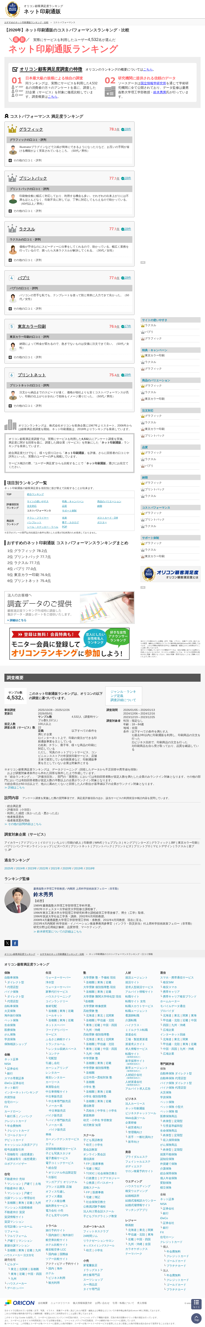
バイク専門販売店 (59, 1120)
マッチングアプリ (136, 1209)
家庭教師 (88, 1115)
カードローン (12, 1111)
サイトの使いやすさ (38, 501)
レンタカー (53, 1072)
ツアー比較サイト (57, 1258)
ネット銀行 (11, 1087)
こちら (148, 69)
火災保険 (10, 1010)
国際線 (64, 1254)
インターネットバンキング (21, 1092)
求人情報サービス (136, 1048)
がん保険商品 (168, 1144)
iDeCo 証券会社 (14, 1083)
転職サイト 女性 (135, 1001)
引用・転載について (123, 1303)
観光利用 (54, 1282)
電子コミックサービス (60, 1163)
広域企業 (168, 1029)
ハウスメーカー (17, 1283)
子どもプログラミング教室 (100, 1216)
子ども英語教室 (93, 1140)
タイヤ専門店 (91, 1289)
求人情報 (142, 1303)
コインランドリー (57, 1001)
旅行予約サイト (55, 1230)
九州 (38, 1202)
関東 (150, 1229)
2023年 (32, 868)
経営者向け (135, 1127)
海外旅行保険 (12, 1015)
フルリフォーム (17, 1235)
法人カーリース (135, 1103)
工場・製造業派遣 (136, 1039)
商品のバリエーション (109, 501)
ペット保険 (11, 1020)
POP (64, 526)
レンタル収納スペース (62, 1048)
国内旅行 (54, 1235)
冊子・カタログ (70, 522)
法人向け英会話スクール (98, 1211)
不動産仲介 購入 (14, 1188)
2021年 (55, 868)
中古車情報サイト (57, 1091)
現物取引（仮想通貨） (21, 1154)
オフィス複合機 (55, 1200)
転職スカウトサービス (139, 1006)
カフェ (50, 1144)
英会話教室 (90, 1149)
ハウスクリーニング (58, 996)
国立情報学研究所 (153, 83)
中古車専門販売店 (59, 1101)
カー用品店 (90, 1284)
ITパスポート (105, 1182)
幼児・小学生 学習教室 (97, 1120)
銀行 (10, 1073)
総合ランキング (35, 494)
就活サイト (132, 982)
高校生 (90, 1110)
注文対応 (32, 506)
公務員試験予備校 (94, 1206)
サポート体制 (69, 510)
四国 (166, 1025)
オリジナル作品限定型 (62, 1172)
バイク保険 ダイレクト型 (176, 1083)
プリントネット (32, 375)
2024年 (20, 868)
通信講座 (88, 1159)
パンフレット (34, 522)
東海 (21, 1202)
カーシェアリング (57, 1067)
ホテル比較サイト (57, 1244)
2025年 (9, 868)
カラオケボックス (136, 1248)
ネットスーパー (55, 1025)
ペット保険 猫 (169, 1111)
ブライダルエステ (136, 1156)
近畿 (29, 1202)
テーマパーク (133, 1253)
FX (6, 1106)
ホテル (50, 1273)
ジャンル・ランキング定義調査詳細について (123, 696)
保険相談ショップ (15, 1044)
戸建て (28, 1183)
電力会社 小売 (54, 1210)
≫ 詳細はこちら (14, 787)
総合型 (52, 1167)
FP (88, 1163)
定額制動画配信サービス (61, 1148)
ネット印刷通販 (135, 1108)
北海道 (90, 1015)
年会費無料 (14, 1125)
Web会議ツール (135, 1118)
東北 (13, 1269)
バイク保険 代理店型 (173, 1087)
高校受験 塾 (90, 1010)
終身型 (167, 1121)
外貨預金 (10, 1097)
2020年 (67, 868)
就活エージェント (136, 977)
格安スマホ (170, 987)
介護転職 (131, 1020)
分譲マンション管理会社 (19, 1197)
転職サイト (132, 996)
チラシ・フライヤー (38, 517)
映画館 (129, 1225)
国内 (51, 1268)
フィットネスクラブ (96, 1231)
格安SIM (168, 982)
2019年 (78, 868)
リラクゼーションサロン (98, 1240)
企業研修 (131, 1122)
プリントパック (33, 178)
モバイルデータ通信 (172, 1006)
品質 (64, 506)
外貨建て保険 (168, 1163)
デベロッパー (15, 1288)
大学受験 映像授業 (95, 1006)
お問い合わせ (102, 1303)
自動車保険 (11, 977)
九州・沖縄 (93, 1029)
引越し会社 (53, 1063)
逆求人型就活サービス (139, 987)
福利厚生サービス (57, 1205)
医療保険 (10, 1029)
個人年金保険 (168, 1178)
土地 (38, 1183)
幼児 (89, 1144)
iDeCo (164, 1218)
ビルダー (12, 1264)
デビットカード (14, 1140)
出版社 (52, 1177)
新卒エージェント (136, 1069)
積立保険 (165, 1187)
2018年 (90, 868)
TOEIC (90, 1173)
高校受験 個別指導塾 (96, 1034)
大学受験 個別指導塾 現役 (99, 987)
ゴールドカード (17, 1135)
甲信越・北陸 (105, 1020)
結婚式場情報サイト (138, 1205)
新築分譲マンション (17, 1245)
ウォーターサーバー (58, 977)
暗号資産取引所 (14, 1149)
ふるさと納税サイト (58, 1039)
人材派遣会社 (133, 1083)
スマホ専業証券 (14, 1078)
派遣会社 (131, 1034)
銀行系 (11, 1116)
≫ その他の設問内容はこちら (23, 824)
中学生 (101, 1110)
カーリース (53, 1082)
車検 (48, 1134)
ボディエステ (133, 1166)
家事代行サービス (57, 991)
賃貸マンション (14, 1221)
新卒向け (133, 1141)
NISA (7, 1063)
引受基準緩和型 (173, 1125)
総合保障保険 (168, 1173)
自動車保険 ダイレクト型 (176, 1073)
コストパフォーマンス (156, 507)
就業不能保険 (168, 1154)
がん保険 (10, 1034)
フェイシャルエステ (138, 1161)
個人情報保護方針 (82, 1303)
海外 (59, 1268)
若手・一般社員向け (140, 1137)
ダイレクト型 (15, 982)
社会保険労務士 (107, 1173)
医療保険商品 (168, 1116)
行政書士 (91, 1178)
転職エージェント (136, 1010)
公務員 (90, 1182)
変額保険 (165, 1182)
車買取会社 (53, 1086)
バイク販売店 (54, 1115)
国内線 (52, 1254)
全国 (148, 1244)
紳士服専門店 (91, 1274)
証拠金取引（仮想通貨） (22, 1159)
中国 (194, 1020)
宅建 (89, 1168)
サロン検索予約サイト (139, 1171)
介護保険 (165, 1168)
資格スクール (91, 1187)
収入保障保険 (171, 1140)
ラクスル (27, 229)
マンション (14, 1183)
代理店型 (12, 987)
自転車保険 (11, 1006)
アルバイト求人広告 (138, 1088)
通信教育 (88, 1105)
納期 (99, 506)
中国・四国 (35, 1273)
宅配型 (52, 1058)
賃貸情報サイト (14, 1216)
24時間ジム (90, 1235)
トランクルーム (55, 1044)
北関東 (23, 1269)
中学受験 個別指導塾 (96, 1067)
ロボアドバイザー (15, 1163)
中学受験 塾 (90, 1058)
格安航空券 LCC (56, 1249)
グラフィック (31, 129)
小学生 (113, 1110)
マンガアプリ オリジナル (61, 1182)
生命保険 (10, 1025)
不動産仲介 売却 (14, 1179)
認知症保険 (167, 1159)
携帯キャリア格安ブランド (180, 996)
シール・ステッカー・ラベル (42, 527)
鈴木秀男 (159, 92)
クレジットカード (15, 1121)
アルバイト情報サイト (139, 991)
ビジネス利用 (56, 1277)
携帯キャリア (171, 991)
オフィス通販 (54, 1196)
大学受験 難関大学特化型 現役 (102, 996)
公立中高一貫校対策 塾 (97, 1077)
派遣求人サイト (135, 1044)
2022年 (43, 868)
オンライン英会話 (94, 1154)
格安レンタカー (55, 1077)
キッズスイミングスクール (99, 1245)
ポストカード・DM (107, 517)
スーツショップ (93, 1279)
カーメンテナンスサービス (62, 1139)
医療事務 (98, 1163)
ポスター (102, 522)
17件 (127, 326)
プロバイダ (167, 1010)
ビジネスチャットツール (140, 1113)
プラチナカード (176, 1265)
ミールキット (54, 1015)
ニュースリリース (60, 1303)
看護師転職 (132, 1015)
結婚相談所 (132, 1195)
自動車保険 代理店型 (173, 1078)
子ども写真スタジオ (58, 1153)
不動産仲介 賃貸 (14, 1212)
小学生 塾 (89, 1086)
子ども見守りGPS (57, 1215)
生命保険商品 (168, 1130)
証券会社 (12, 1068)
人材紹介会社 (133, 1076)
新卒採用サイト (135, 1062)
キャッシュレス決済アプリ (21, 1144)
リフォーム (11, 1231)
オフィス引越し (55, 1191)
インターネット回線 (172, 1034)
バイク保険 (11, 991)
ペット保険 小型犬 (171, 1106)
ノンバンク (25, 1116)
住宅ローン (11, 1102)
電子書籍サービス (57, 1158)
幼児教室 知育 (92, 1125)
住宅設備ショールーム (18, 1226)
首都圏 (11, 1202)
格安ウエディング (136, 1191)
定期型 (178, 1121)
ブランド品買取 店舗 (59, 1186)
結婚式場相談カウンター (140, 1200)
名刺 (64, 517)
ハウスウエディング (138, 1186)
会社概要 (43, 1303)
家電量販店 (90, 1265)
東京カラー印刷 (32, 326)
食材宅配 (51, 1006)
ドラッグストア (93, 1270)
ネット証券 (11, 1059)
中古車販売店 (54, 1096)
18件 (127, 129)
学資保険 (10, 1039)
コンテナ (54, 1053)
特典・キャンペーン (73, 501)
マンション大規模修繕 (18, 1207)
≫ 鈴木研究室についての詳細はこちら (57, 931)
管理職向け (135, 1132)
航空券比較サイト (57, 1239)
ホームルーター (170, 1001)
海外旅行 (68, 1235)
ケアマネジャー (110, 1178)
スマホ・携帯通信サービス (177, 977)
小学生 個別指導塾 (95, 1096)
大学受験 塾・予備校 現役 (99, 977)
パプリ (24, 278)
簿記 (97, 1168)
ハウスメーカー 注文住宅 (19, 1255)
